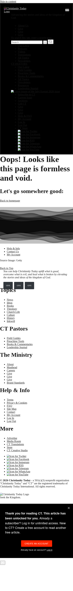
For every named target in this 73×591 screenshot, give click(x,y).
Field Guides (25, 70)
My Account (24, 119)
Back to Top (6, 268)
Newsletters (24, 60)
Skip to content (8, 1)
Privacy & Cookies (17, 402)
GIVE (8, 285)
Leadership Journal (28, 88)
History (11, 318)
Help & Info (13, 248)
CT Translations (15, 444)
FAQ (9, 405)
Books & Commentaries (31, 76)
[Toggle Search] (50, 41)
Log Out (22, 125)
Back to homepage (10, 200)
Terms (10, 399)
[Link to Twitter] (27, 131)
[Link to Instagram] (29, 137)
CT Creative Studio (17, 450)
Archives (23, 100)
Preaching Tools (26, 73)
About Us (23, 25)
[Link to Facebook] (29, 134)
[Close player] (2, 563)
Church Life (13, 311)
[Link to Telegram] (29, 143)
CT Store (23, 128)
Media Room (14, 441)
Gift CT (22, 103)
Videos (21, 51)
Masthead (12, 367)
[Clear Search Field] (45, 42)
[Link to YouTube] (28, 149)
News (10, 299)
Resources (23, 85)
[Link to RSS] (26, 140)
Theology (12, 308)
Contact (11, 412)
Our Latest (23, 45)
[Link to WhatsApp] (29, 146)
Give (20, 28)
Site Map (11, 408)
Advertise (12, 438)
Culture (11, 315)
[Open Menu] (67, 10)
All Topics (23, 57)
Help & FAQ (25, 115)
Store (9, 447)
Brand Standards (16, 382)
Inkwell (11, 321)
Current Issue (25, 97)
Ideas (9, 302)
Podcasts (22, 48)
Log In (21, 122)
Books (10, 305)
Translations (24, 54)
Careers (11, 370)
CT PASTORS (19, 63)
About (10, 364)
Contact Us (13, 251)
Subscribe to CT (26, 94)
